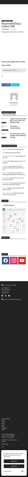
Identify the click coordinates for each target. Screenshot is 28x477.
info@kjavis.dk (5, 293)
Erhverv (3, 422)
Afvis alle (14, 466)
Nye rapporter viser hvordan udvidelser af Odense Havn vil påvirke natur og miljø (13, 167)
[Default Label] (22, 260)
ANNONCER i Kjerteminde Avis (9, 440)
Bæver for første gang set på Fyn (16, 149)
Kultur (7, 20)
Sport (3, 425)
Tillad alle (14, 461)
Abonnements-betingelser (8, 434)
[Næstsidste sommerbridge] (5, 128)
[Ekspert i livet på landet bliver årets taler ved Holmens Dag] (5, 120)
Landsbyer (4, 428)
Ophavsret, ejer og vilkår (8, 437)
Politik (3, 420)
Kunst (11, 20)
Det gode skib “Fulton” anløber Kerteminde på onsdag (18, 135)
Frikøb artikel (5, 444)
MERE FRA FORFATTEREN (9, 114)
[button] (26, 2)
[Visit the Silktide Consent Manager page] (22, 471)
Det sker (8, 18)
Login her (18, 70)
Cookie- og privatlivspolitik (8, 435)
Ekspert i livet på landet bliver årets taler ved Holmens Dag (18, 120)
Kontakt (4, 441)
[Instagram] (14, 260)
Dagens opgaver (9, 205)
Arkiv (3, 446)
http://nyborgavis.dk (14, 104)
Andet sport (5, 130)
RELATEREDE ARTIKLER (8, 112)
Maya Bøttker (6, 29)
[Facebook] (5, 260)
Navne (3, 426)
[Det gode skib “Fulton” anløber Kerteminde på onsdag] (5, 135)
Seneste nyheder (6, 419)
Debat (3, 429)
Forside (3, 18)
